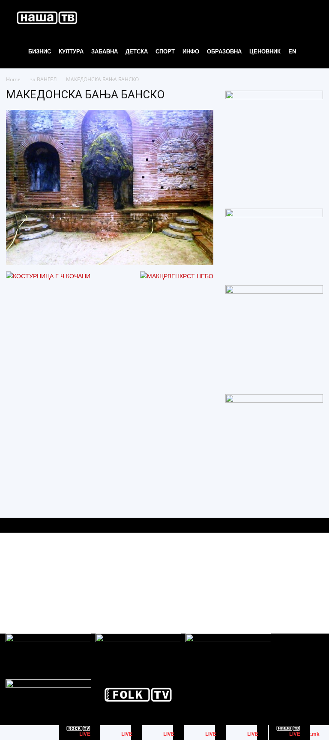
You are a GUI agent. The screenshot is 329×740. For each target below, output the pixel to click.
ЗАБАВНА (104, 51)
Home (13, 79)
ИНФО (190, 51)
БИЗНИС (39, 51)
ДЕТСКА (137, 51)
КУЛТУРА (71, 51)
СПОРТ (165, 51)
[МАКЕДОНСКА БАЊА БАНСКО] (109, 262)
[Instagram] (296, 575)
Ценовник (265, 51)
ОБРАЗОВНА (224, 51)
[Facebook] (277, 575)
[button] (310, 17)
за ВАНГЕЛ (43, 79)
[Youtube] (315, 575)
